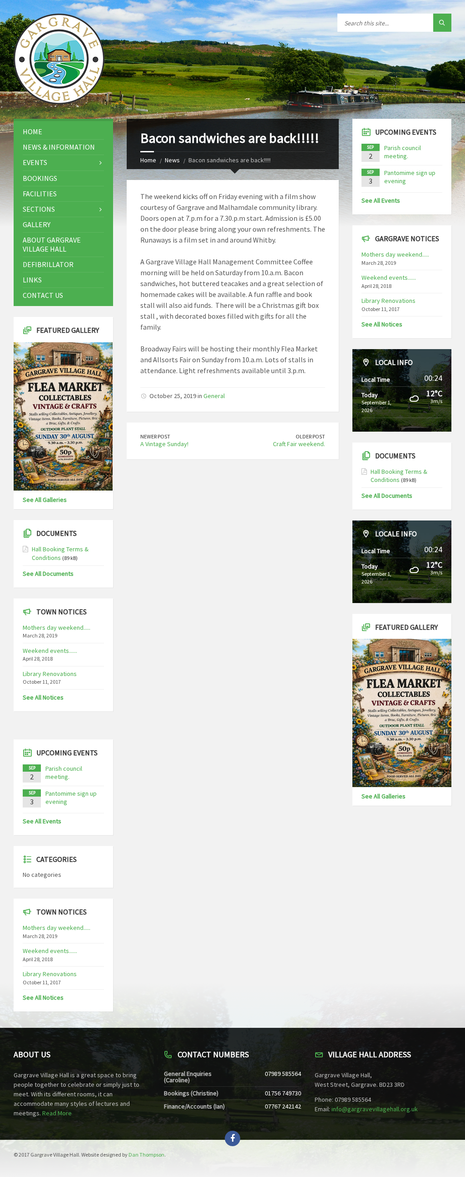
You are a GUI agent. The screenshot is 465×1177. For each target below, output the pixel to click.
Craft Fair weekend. (299, 444)
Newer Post (155, 436)
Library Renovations (50, 674)
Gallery (36, 224)
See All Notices (43, 697)
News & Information (59, 146)
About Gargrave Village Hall (52, 244)
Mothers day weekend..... (56, 627)
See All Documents (48, 573)
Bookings (40, 178)
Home (148, 160)
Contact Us (43, 295)
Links (32, 279)
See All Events (42, 821)
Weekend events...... (50, 651)
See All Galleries (45, 500)
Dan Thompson (146, 1154)
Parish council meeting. (63, 772)
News (172, 160)
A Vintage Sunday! (164, 444)
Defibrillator (48, 264)
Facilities (40, 193)
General (214, 396)
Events (35, 162)
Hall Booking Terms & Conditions (60, 553)
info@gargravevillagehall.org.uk (374, 1109)
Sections (39, 209)
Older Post (310, 436)
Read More (57, 1113)
